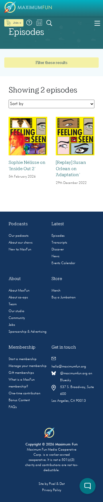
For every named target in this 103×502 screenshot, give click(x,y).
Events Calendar (63, 263)
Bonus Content (19, 400)
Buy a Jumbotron (64, 297)
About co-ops (18, 297)
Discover (58, 249)
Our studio (16, 311)
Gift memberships (21, 373)
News (56, 256)
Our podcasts (19, 236)
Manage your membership (28, 366)
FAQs (13, 407)
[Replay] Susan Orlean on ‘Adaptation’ (71, 168)
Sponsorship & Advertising (28, 332)
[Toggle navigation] (97, 22)
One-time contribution (24, 393)
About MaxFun (19, 290)
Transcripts (59, 242)
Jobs (12, 325)
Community (17, 318)
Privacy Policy (51, 490)
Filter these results (51, 62)
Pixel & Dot (57, 484)
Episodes (58, 236)
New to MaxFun (20, 249)
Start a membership (23, 359)
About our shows (21, 242)
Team (13, 304)
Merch (56, 290)
